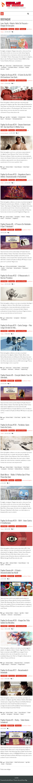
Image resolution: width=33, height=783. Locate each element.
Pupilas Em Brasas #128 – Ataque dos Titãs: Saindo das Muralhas (15, 621)
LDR (17, 29)
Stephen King (24, 369)
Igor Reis (8, 117)
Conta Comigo (25, 367)
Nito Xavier (23, 318)
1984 (7, 563)
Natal (27, 613)
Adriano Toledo (9, 167)
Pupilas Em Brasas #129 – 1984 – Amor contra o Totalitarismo (16, 521)
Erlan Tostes (27, 65)
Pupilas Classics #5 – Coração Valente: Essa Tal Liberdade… (16, 376)
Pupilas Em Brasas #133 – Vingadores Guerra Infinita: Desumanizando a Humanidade (15, 175)
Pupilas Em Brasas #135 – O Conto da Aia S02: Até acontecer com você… (16, 75)
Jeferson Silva (9, 318)
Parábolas (26, 469)
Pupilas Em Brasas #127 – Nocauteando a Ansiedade (14, 671)
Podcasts (22, 29)
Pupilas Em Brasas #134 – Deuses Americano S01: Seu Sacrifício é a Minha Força (15, 125)
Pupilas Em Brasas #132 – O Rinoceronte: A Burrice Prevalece (15, 276)
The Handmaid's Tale (17, 119)
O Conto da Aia (22, 117)
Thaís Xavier (8, 119)
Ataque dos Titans (18, 662)
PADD (7, 69)
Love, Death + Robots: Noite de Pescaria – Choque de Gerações (15, 24)
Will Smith (3, 269)
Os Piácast (21, 67)
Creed (29, 712)
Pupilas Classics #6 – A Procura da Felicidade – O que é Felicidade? (16, 225)
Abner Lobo (8, 65)
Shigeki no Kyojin (5, 664)
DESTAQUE (4, 29)
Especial (11, 29)
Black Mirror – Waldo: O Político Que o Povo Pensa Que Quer (15, 475)
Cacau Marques (18, 167)
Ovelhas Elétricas (18, 469)
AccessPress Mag (22, 780)
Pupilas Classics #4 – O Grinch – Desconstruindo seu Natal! (11, 571)
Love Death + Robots (12, 67)
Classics (3, 230)
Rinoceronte (4, 319)
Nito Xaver (3, 614)
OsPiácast (17, 369)
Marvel (23, 216)
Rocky (22, 714)
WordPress (10, 780)
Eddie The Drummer (17, 65)
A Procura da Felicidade (11, 266)
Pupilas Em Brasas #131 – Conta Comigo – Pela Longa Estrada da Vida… (16, 326)
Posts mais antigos (6, 769)
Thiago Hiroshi (21, 664)
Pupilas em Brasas (21, 80)
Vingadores (15, 218)
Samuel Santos (17, 268)
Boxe (16, 712)
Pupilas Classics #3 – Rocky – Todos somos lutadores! (15, 721)
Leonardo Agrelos (4, 133)
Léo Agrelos (3, 67)
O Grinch (10, 614)
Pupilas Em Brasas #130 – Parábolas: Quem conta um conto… (15, 425)
